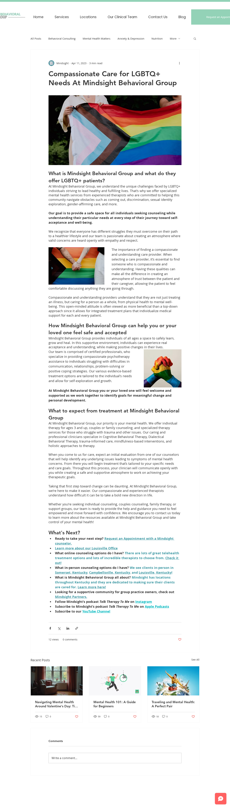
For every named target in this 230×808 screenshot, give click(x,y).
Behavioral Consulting (61, 38)
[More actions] (179, 63)
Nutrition (157, 38)
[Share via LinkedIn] (68, 628)
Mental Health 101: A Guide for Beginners (114, 704)
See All (195, 659)
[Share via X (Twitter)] (59, 628)
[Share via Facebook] (50, 628)
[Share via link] (76, 628)
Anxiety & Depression (131, 38)
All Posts (36, 38)
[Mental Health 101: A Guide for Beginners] (115, 680)
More (173, 38)
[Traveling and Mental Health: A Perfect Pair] (173, 680)
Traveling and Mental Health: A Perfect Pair (173, 704)
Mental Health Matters (96, 38)
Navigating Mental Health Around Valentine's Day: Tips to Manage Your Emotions (56, 704)
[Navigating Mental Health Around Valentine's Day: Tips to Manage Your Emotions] (57, 680)
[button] (88, 17)
